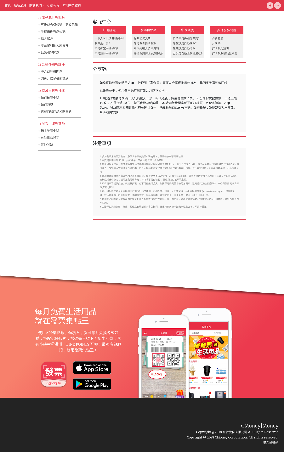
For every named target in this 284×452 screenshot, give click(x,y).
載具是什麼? (102, 43)
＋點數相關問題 (48, 52)
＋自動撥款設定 (48, 137)
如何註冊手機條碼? (106, 53)
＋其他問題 (45, 144)
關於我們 (35, 5)
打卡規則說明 (220, 48)
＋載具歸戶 (45, 38)
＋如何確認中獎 (48, 97)
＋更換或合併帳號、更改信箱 (58, 24)
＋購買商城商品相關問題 (55, 111)
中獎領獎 (187, 30)
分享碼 (216, 43)
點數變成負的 (142, 38)
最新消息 (20, 5)
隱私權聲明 (270, 442)
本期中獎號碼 (72, 5)
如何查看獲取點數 (145, 43)
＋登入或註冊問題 (50, 71)
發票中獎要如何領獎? (186, 38)
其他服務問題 (226, 30)
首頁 (8, 5)
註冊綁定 (109, 30)
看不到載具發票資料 (146, 48)
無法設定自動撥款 (184, 48)
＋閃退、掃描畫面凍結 (53, 78)
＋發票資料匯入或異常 (53, 45)
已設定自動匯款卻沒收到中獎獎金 (194, 53)
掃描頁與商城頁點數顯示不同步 (153, 53)
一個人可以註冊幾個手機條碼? (113, 38)
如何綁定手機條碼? (106, 48)
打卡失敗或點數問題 (224, 53)
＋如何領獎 (45, 104)
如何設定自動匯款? (185, 43)
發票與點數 (149, 30)
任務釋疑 (217, 38)
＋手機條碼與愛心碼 (51, 31)
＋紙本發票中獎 (48, 130)
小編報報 (53, 5)
